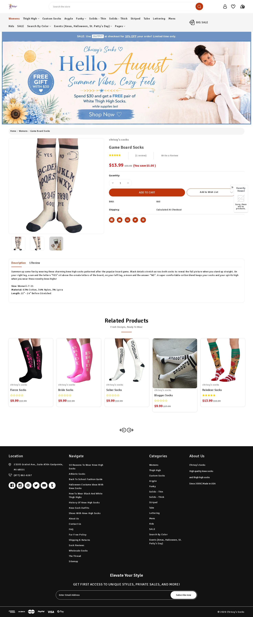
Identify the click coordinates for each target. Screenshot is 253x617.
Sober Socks (114, 390)
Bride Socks (65, 390)
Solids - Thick (118, 18)
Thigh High (30, 18)
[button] (126, 82)
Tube (147, 18)
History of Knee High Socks (84, 502)
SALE (20, 26)
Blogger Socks (163, 395)
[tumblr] (52, 485)
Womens (14, 18)
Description (18, 262)
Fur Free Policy (78, 534)
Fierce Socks (18, 390)
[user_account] (223, 6)
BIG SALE (202, 22)
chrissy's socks (119, 139)
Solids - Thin (97, 18)
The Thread (75, 556)
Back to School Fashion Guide (86, 479)
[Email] (119, 220)
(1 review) (141, 155)
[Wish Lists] (232, 6)
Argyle (68, 18)
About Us (74, 518)
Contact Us (75, 523)
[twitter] (36, 485)
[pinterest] (28, 485)
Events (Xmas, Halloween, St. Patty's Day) (82, 26)
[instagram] (20, 485)
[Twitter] (135, 220)
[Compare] (35, 358)
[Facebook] (111, 220)
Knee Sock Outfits (79, 507)
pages (119, 26)
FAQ (71, 529)
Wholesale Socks (78, 550)
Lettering (159, 18)
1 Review (34, 262)
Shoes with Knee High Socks (85, 513)
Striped (135, 18)
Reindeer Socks (212, 390)
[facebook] (12, 485)
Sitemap (73, 561)
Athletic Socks (77, 473)
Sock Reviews (76, 545)
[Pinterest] (143, 220)
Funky (80, 18)
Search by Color (38, 26)
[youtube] (44, 485)
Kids (11, 26)
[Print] (127, 220)
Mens (172, 18)
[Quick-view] (26, 358)
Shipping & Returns (79, 540)
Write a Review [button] (169, 155)
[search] (199, 6)
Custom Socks (51, 18)
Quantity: (114, 175)
